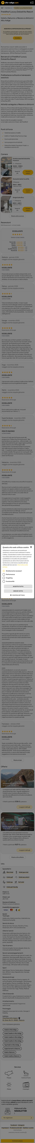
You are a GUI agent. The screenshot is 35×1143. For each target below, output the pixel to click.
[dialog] (17, 571)
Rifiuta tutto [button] (18, 591)
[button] (17, 595)
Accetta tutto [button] (18, 586)
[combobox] (31, 547)
